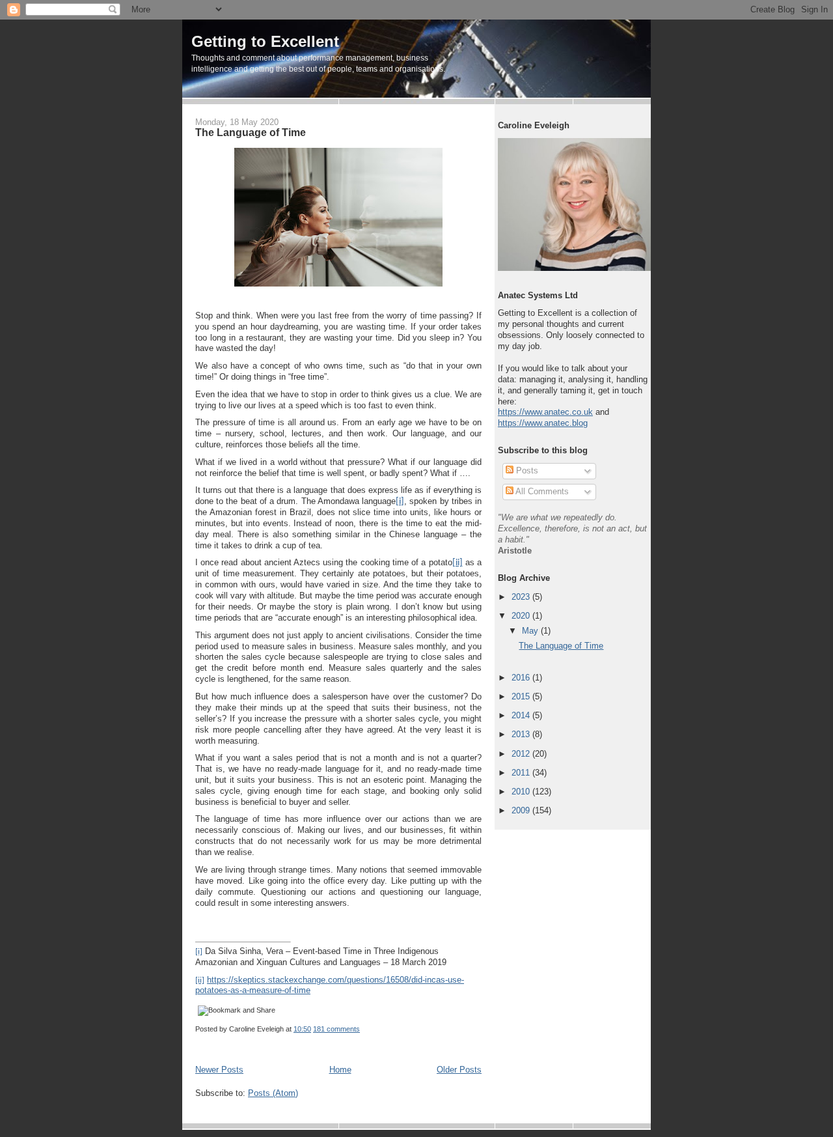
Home (340, 1069)
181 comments (336, 1029)
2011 (522, 773)
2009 (522, 810)
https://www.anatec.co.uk (545, 412)
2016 (522, 677)
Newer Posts (219, 1069)
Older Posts (459, 1069)
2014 (522, 715)
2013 (522, 734)
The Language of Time (250, 132)
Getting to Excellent (265, 41)
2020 (522, 616)
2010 (522, 791)
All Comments (541, 491)
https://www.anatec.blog (543, 423)
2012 (522, 754)
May (531, 631)
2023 (522, 597)
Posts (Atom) (273, 1093)
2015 (522, 696)
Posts (525, 470)
